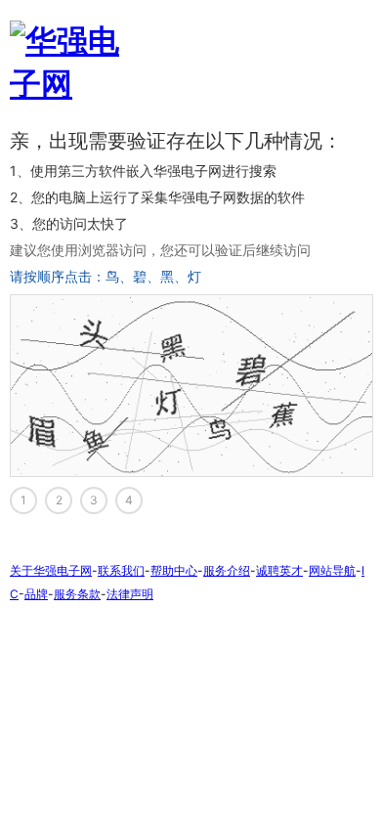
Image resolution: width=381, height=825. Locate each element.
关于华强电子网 (51, 570)
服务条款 (77, 593)
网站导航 (332, 570)
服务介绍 (226, 570)
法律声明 (129, 593)
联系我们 (121, 570)
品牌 (36, 593)
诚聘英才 (279, 570)
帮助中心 (173, 570)
